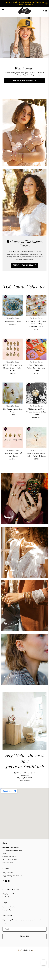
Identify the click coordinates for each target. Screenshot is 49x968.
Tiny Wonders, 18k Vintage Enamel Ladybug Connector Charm (36, 324)
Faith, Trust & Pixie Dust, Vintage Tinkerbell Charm (36, 454)
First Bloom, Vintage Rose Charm (12, 410)
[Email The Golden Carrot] (9, 881)
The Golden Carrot (26, 950)
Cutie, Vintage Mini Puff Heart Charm (13, 454)
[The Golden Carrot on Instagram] (6, 881)
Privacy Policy (7, 910)
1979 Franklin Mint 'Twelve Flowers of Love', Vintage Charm (13, 368)
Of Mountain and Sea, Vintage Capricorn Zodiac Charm (36, 412)
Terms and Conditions (9, 907)
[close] (46, 3)
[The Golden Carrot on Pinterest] (4, 881)
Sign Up (24, 936)
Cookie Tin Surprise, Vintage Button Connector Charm (36, 368)
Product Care (7, 897)
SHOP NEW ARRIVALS (24, 80)
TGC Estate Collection (24, 286)
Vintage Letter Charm (13, 321)
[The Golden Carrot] (24, 10)
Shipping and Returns (9, 894)
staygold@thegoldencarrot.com (12, 876)
